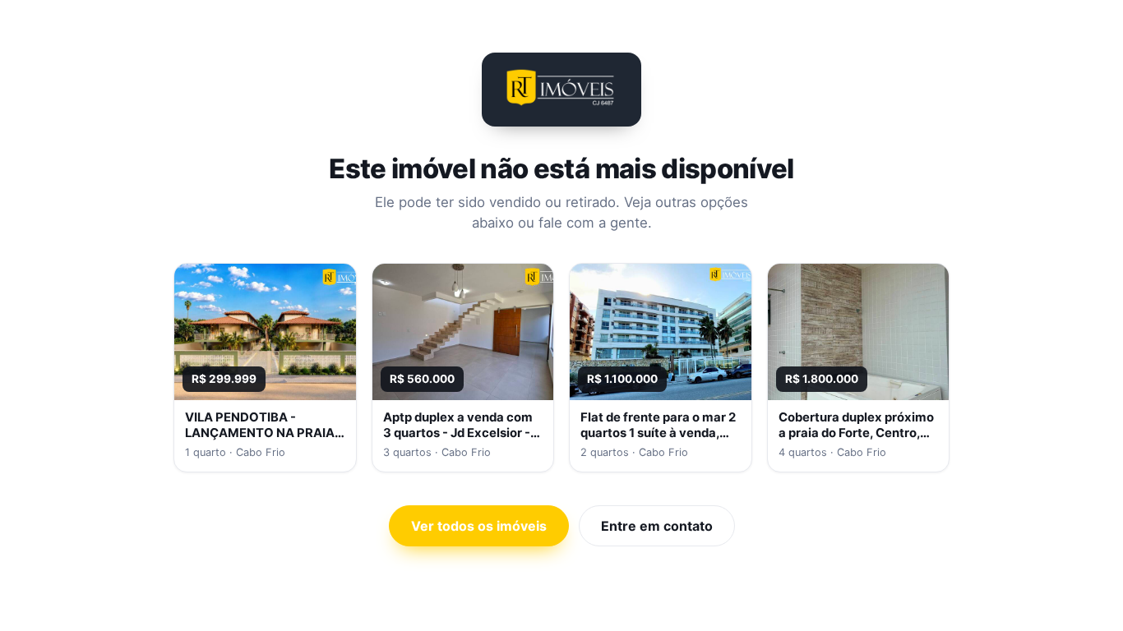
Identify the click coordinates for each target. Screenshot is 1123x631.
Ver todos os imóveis (479, 526)
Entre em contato (657, 526)
